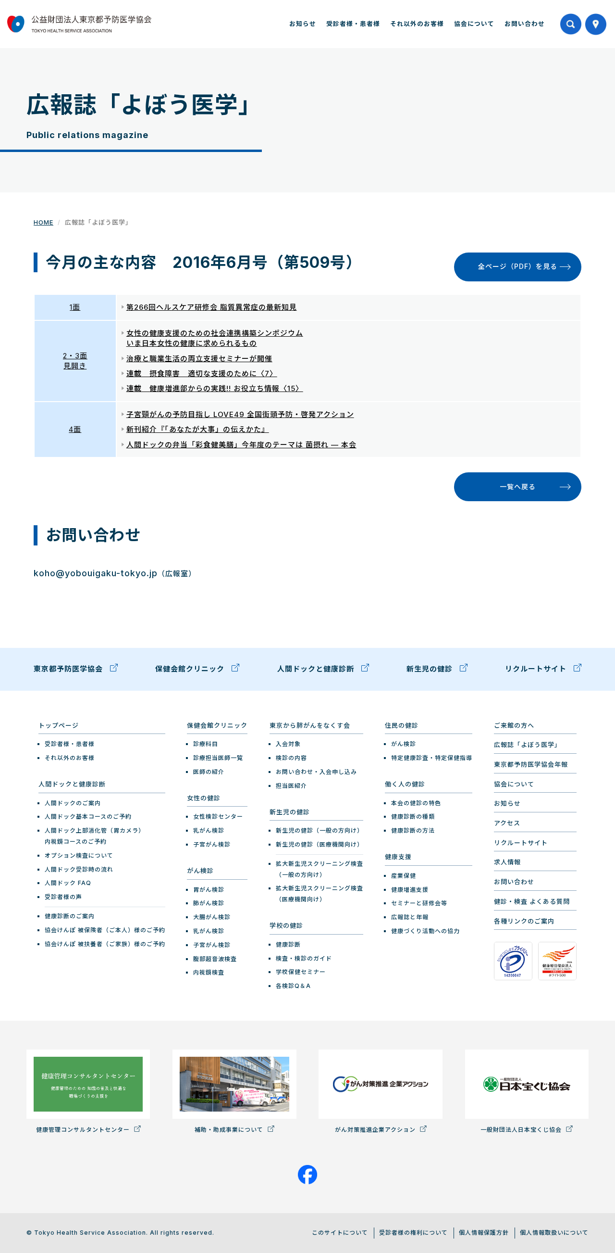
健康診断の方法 (413, 830)
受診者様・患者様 (353, 23)
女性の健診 (204, 798)
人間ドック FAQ (68, 882)
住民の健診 (401, 725)
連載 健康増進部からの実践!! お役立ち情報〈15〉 (214, 388)
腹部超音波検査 (215, 958)
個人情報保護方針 (484, 1232)
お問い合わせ (524, 23)
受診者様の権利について (413, 1232)
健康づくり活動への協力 (425, 931)
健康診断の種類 (413, 816)
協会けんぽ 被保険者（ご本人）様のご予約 (105, 930)
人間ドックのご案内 (73, 803)
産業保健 (403, 875)
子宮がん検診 (212, 844)
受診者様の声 (63, 896)
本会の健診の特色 (416, 803)
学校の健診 (286, 925)
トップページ (58, 725)
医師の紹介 (208, 771)
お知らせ (302, 23)
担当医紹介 (291, 785)
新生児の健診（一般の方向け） (319, 830)
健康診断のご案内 (70, 916)
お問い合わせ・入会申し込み (316, 771)
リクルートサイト (537, 668)
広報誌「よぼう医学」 (527, 744)
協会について (474, 23)
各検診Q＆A (293, 985)
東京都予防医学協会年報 (531, 764)
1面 (75, 307)
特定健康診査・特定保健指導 (431, 757)
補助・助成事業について (230, 1129)
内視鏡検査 (208, 972)
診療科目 (205, 743)
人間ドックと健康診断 (317, 668)
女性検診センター (218, 816)
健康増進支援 (410, 889)
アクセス (507, 823)
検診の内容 (291, 757)
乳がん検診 (208, 830)
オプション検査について (79, 855)
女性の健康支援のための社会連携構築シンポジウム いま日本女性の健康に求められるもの (214, 338)
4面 (75, 429)
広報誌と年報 (410, 917)
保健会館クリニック (191, 668)
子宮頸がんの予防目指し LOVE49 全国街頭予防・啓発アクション (240, 414)
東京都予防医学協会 (69, 668)
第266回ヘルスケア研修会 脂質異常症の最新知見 (211, 307)
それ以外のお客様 (417, 23)
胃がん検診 (208, 889)
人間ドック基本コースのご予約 (88, 816)
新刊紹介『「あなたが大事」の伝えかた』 (197, 429)
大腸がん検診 (212, 917)
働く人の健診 (405, 784)
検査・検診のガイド (304, 958)
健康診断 (288, 944)
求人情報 (507, 862)
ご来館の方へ (514, 725)
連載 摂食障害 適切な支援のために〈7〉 (201, 373)
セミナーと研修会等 (419, 903)
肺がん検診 (208, 903)
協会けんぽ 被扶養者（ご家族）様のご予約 (105, 944)
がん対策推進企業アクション (376, 1129)
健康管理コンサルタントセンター (84, 1129)
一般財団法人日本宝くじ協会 (522, 1129)
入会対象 (288, 743)
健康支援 (398, 857)
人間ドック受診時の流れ (79, 869)
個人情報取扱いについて (554, 1232)
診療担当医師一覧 (218, 757)
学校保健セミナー (301, 971)
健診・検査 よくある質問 (532, 901)
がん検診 (200, 870)
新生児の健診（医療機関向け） (319, 844)
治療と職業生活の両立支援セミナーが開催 (199, 358)
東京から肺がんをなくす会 (310, 725)
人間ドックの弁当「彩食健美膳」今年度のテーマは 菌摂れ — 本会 (241, 444)
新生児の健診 (430, 668)
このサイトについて (340, 1232)
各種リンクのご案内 (524, 921)
